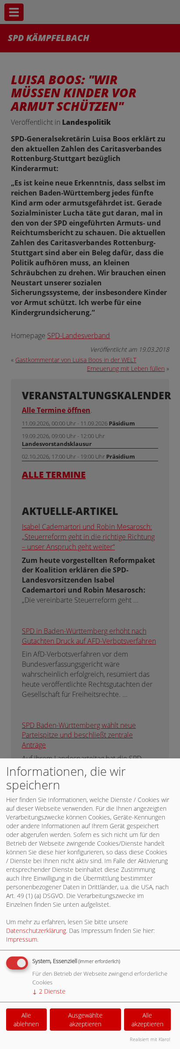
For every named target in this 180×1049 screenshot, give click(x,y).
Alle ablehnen (26, 1019)
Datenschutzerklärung (36, 930)
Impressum (21, 939)
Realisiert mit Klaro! (150, 1039)
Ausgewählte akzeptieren (85, 1019)
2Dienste (49, 991)
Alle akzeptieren (147, 1019)
